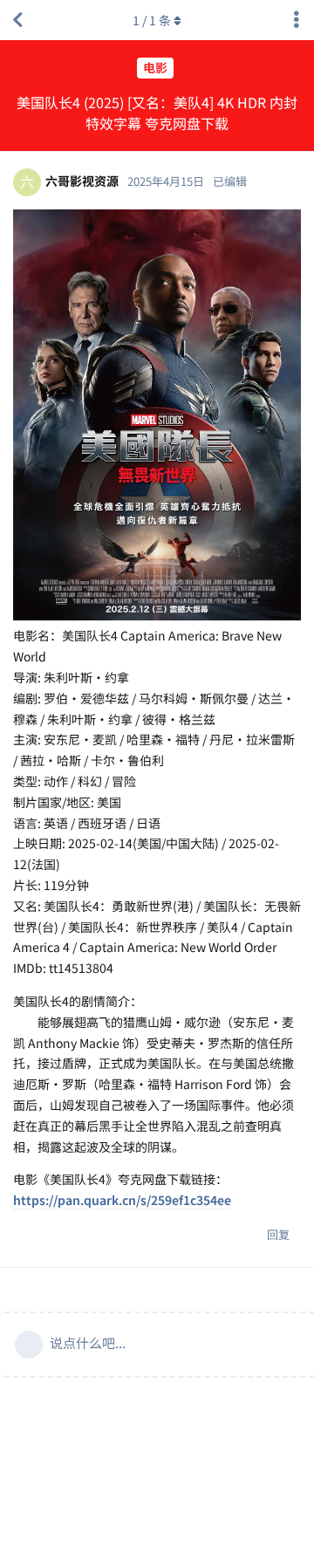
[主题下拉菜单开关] (296, 20)
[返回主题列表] (17, 20)
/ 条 (152, 20)
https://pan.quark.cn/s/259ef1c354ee (122, 1200)
